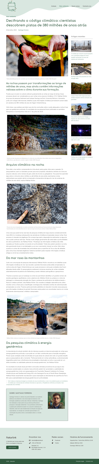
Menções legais (80, 461)
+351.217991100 (36, 443)
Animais (53, 6)
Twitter (57, 443)
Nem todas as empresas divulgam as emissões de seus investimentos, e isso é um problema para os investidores (38, 381)
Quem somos (76, 6)
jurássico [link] (54, 278)
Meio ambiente (64, 6)
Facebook (57, 440)
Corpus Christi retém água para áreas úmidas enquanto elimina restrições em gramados (81, 97)
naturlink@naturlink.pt (37, 440)
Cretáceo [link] (14, 282)
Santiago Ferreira (23, 30)
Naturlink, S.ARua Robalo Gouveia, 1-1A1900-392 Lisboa (39, 447)
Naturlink (12, 461)
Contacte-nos (87, 6)
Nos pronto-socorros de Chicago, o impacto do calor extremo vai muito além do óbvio (80, 118)
